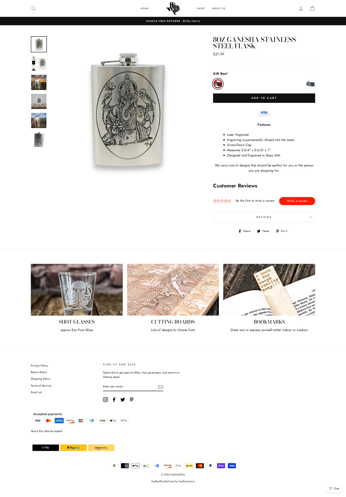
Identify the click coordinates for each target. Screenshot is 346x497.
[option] (173, 21)
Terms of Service (41, 386)
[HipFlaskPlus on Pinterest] (131, 399)
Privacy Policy (39, 365)
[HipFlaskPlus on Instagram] (105, 399)
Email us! (36, 392)
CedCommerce (187, 481)
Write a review (297, 201)
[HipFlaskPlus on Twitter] (122, 399)
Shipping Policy (40, 379)
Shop (201, 8)
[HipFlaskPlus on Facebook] (114, 399)
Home (145, 8)
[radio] (218, 84)
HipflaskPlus (158, 481)
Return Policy (39, 372)
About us (219, 8)
